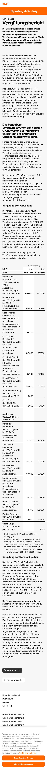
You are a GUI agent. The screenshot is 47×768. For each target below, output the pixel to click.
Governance (10, 670)
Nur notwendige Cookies (23, 758)
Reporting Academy (23, 11)
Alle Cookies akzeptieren (23, 764)
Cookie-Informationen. (27, 753)
